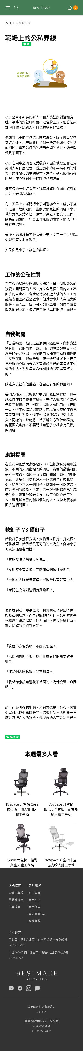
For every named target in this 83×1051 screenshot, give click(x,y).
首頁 (8, 23)
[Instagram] (28, 989)
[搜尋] (16, 8)
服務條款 (34, 921)
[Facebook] (20, 989)
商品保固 (34, 907)
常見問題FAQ (37, 914)
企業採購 (14, 907)
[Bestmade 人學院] (41, 8)
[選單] (7, 8)
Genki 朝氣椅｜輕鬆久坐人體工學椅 (22, 862)
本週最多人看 (41, 754)
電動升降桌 (16, 900)
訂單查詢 (34, 893)
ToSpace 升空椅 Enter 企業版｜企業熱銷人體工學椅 (61, 809)
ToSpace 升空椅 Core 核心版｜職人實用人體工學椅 (22, 809)
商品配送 (34, 900)
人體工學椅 (16, 893)
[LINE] (37, 989)
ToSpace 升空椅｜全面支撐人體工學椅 (61, 862)
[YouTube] (11, 989)
